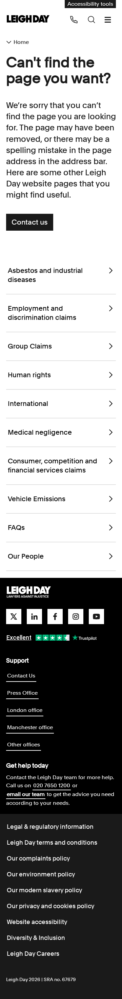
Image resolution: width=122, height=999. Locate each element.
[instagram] (75, 616)
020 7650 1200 (51, 785)
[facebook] (55, 616)
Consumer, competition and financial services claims (52, 465)
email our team (26, 794)
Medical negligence (40, 432)
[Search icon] (91, 19)
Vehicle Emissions (36, 499)
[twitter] (13, 616)
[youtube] (96, 616)
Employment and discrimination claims (42, 313)
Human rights (29, 375)
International (28, 404)
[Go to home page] (28, 19)
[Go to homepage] (29, 592)
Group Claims (30, 346)
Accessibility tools (90, 4)
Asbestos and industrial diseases (45, 275)
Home (21, 42)
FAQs (16, 527)
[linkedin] (34, 616)
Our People (26, 556)
